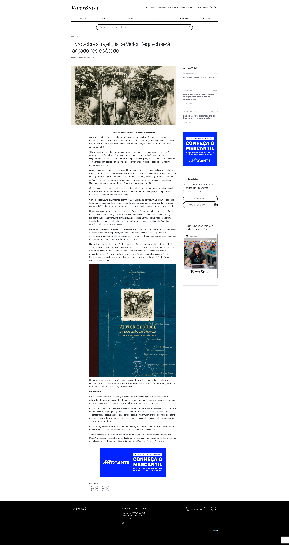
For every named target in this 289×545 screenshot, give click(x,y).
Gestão (215, 73)
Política (105, 18)
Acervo (170, 8)
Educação (214, 112)
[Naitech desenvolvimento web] (215, 530)
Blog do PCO (190, 8)
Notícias (82, 18)
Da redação (78, 57)
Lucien (188, 82)
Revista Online (162, 8)
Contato (198, 8)
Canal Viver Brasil (179, 8)
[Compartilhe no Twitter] (97, 488)
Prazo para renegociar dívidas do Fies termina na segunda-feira (199, 117)
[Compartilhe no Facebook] (92, 488)
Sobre (146, 8)
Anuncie (205, 8)
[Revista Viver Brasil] (84, 8)
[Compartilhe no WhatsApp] (108, 488)
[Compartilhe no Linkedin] (103, 488)
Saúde (215, 90)
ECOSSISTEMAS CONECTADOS (198, 77)
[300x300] (200, 149)
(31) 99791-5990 (128, 523)
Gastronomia (182, 18)
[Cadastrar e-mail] (214, 205)
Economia (128, 18)
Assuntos (153, 8)
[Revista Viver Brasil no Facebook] (215, 7)
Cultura (206, 18)
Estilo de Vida (154, 18)
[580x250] (133, 462)
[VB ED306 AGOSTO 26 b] (200, 256)
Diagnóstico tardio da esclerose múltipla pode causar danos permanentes (198, 97)
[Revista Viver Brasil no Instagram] (211, 7)
